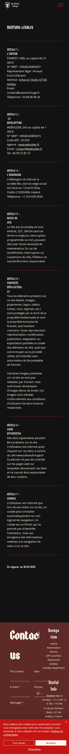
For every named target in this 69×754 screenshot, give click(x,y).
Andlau (54, 663)
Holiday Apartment (54, 667)
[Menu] (60, 5)
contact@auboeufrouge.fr (23, 93)
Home (53, 643)
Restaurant (54, 659)
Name (38, 671)
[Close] (64, 724)
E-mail (15, 687)
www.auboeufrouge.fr (30, 455)
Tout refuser (18, 743)
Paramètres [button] (34, 749)
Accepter (51, 743)
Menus (54, 651)
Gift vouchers (53, 655)
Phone (38, 687)
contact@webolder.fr (29, 149)
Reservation (53, 647)
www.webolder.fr (28, 144)
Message (16, 702)
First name (16, 671)
